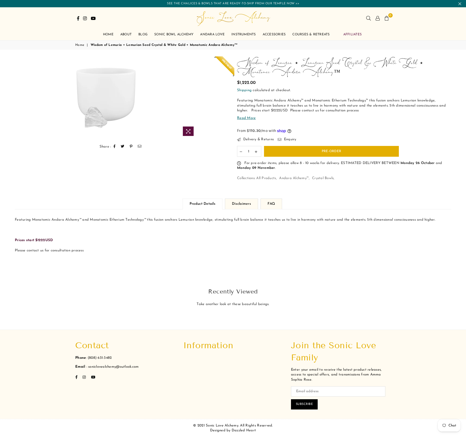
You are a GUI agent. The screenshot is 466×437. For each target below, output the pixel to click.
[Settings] (377, 18)
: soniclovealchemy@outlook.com (112, 366)
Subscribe (304, 404)
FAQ (271, 204)
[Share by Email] (139, 147)
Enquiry (289, 139)
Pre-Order (331, 151)
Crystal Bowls (323, 178)
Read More (246, 118)
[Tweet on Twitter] (122, 147)
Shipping (244, 90)
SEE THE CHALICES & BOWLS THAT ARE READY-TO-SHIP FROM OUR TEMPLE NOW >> (233, 3)
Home (79, 45)
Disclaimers (241, 204)
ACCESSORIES (274, 34)
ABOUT (126, 34)
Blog (143, 34)
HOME (108, 34)
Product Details (202, 204)
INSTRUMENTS (243, 34)
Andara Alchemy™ (294, 178)
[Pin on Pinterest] (131, 147)
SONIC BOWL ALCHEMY (173, 34)
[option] (106, 98)
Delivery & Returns (258, 139)
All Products (266, 178)
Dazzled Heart (244, 430)
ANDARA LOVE (212, 34)
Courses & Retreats (311, 34)
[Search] (368, 18)
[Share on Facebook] (114, 147)
